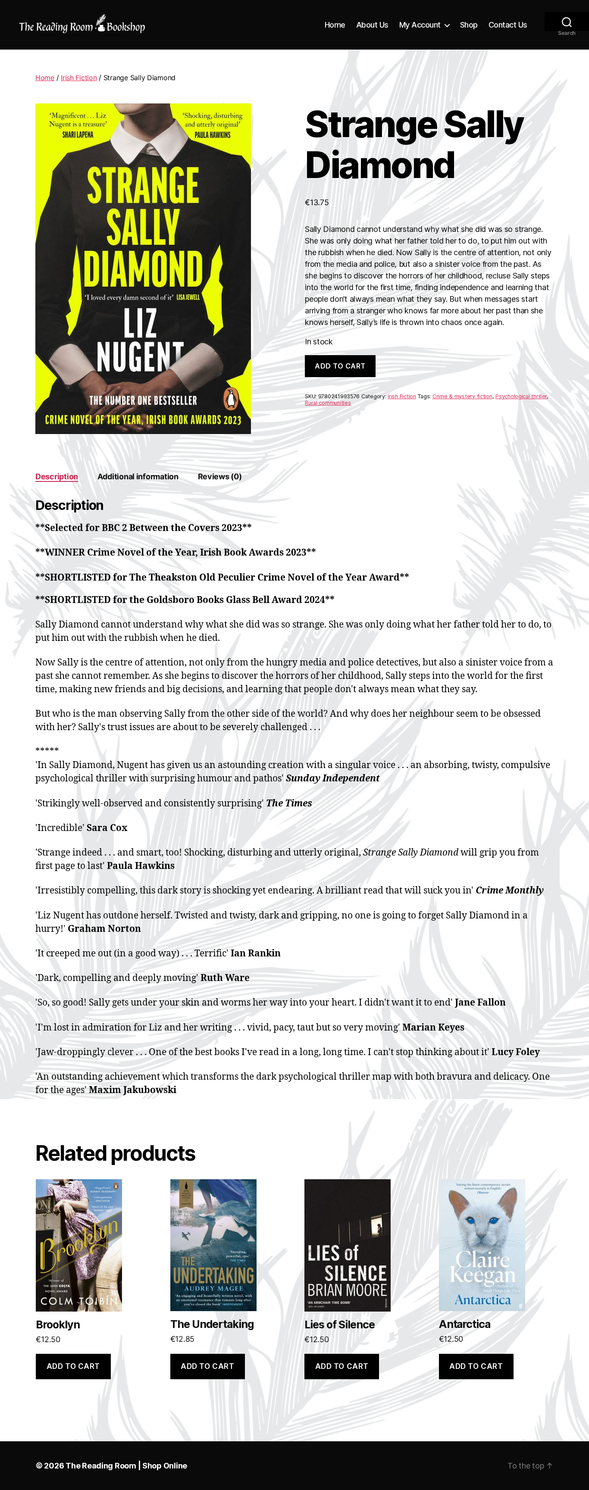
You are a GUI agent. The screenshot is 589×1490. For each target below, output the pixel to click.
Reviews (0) (220, 476)
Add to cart (340, 366)
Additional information (138, 476)
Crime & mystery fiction (462, 396)
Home (335, 24)
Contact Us (508, 24)
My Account (420, 24)
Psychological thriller (521, 396)
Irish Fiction (79, 77)
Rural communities (328, 403)
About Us (372, 24)
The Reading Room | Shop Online (126, 1465)
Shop (469, 24)
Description (56, 476)
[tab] (56, 476)
